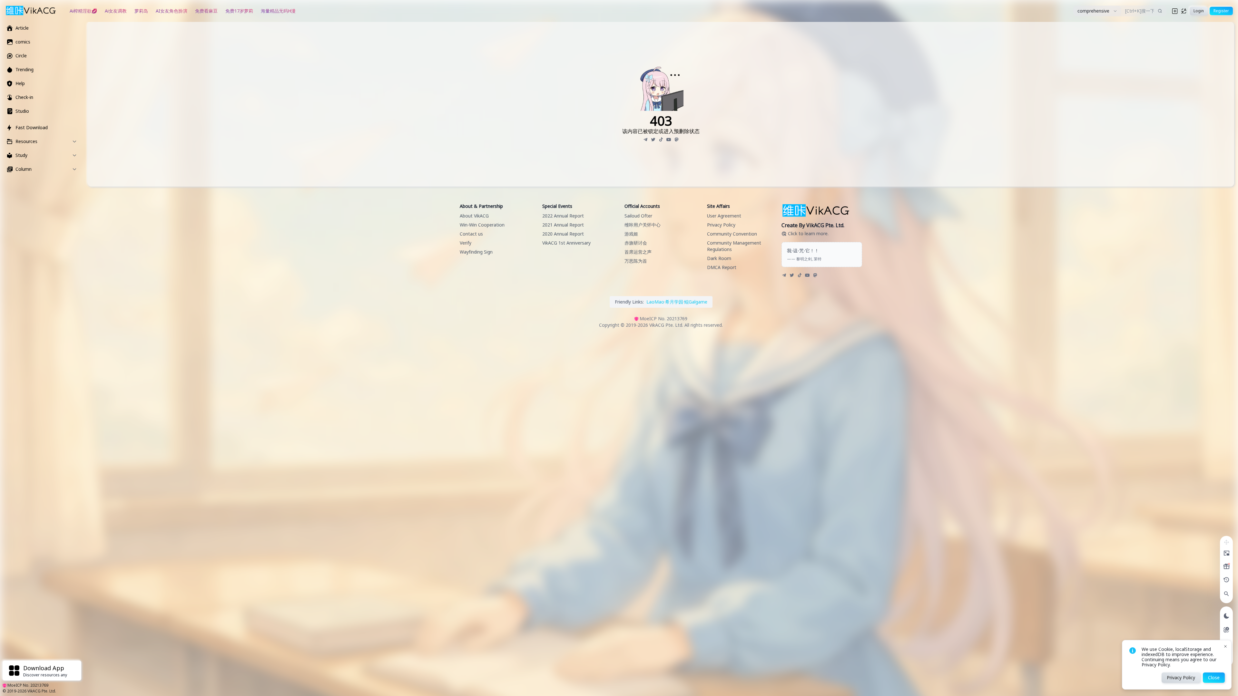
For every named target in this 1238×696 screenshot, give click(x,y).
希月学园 (674, 302)
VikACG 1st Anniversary (566, 243)
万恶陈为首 (635, 261)
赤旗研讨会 (635, 243)
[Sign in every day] (1226, 566)
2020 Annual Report (563, 234)
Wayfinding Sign (476, 252)
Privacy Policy (721, 225)
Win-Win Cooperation (482, 225)
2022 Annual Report (563, 216)
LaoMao (655, 302)
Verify (465, 243)
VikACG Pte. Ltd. (41, 691)
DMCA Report (721, 267)
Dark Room (719, 258)
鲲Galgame (695, 302)
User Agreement (724, 216)
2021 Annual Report (563, 225)
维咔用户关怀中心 (642, 225)
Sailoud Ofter (638, 216)
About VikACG (474, 216)
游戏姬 (631, 234)
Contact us (471, 234)
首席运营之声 (638, 252)
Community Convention (732, 234)
